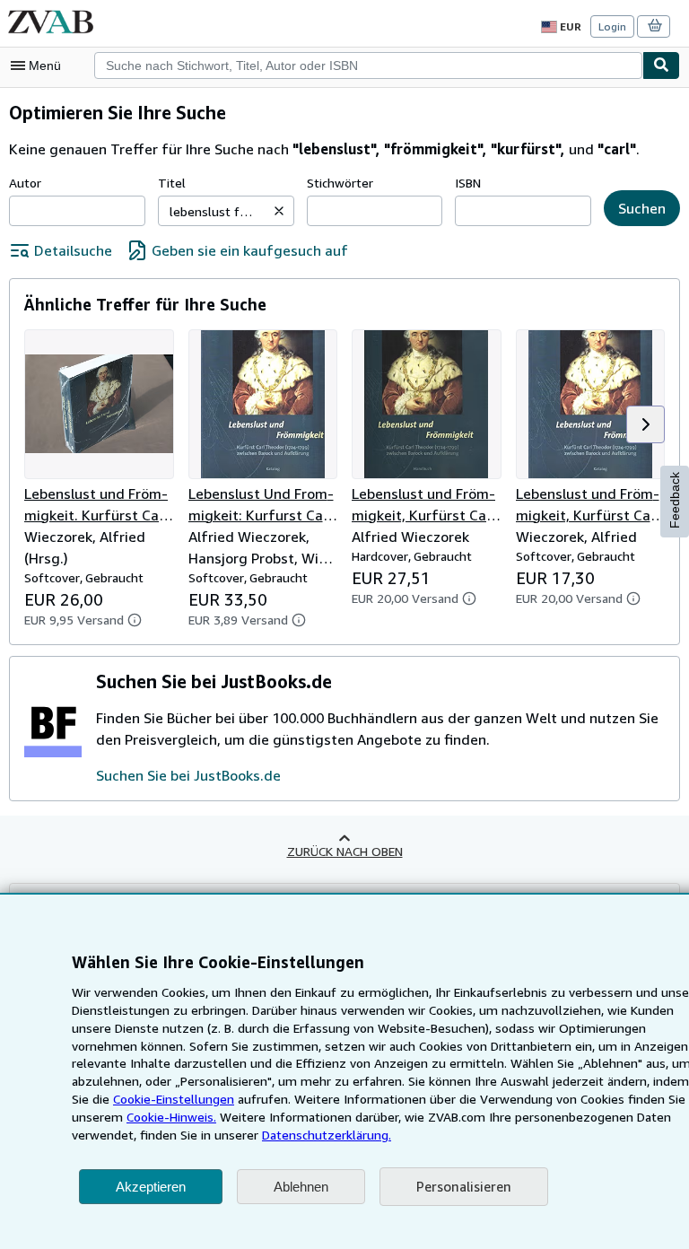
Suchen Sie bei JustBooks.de (188, 775)
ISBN (468, 182)
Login (612, 26)
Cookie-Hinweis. (171, 1116)
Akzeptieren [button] (151, 1186)
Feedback (674, 500)
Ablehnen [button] (301, 1186)
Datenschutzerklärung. (326, 1134)
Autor (25, 182)
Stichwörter (340, 182)
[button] (279, 211)
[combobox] (368, 65)
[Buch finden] (661, 65)
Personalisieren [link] (463, 1186)
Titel (172, 182)
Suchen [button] (642, 208)
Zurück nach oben (345, 851)
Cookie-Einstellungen (173, 1098)
